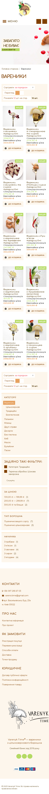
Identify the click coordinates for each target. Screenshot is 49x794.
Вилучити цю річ (5, 466)
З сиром (8, 553)
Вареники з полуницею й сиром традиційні (34, 346)
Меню (13, 21)
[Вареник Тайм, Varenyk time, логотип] (24, 8)
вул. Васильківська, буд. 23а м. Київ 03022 (16, 602)
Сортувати (9, 87)
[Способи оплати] (24, 769)
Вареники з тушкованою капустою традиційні (36, 293)
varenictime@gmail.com (16, 595)
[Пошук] (38, 21)
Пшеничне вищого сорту (16, 521)
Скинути (11, 481)
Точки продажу (9, 659)
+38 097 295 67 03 (12, 591)
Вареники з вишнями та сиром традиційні (12, 186)
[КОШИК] (44, 21)
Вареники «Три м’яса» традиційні (36, 238)
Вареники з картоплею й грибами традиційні (11, 346)
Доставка (6, 655)
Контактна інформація (13, 620)
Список (22, 93)
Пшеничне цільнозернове (17, 525)
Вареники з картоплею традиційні (11, 291)
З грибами (9, 542)
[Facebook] (18, 756)
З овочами (9, 549)
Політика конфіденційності (15, 680)
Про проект (8, 625)
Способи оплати (10, 650)
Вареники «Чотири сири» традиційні (36, 184)
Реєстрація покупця (12, 641)
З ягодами (9, 557)
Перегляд (9, 93)
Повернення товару (12, 684)
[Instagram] (24, 756)
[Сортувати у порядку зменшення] (33, 88)
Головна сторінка (10, 69)
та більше (13, 505)
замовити (8, 49)
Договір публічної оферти (14, 675)
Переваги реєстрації (12, 645)
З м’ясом (8, 545)
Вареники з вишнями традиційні (10, 131)
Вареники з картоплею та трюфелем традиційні (12, 239)
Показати (8, 98)
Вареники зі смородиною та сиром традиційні (36, 132)
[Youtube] (29, 756)
